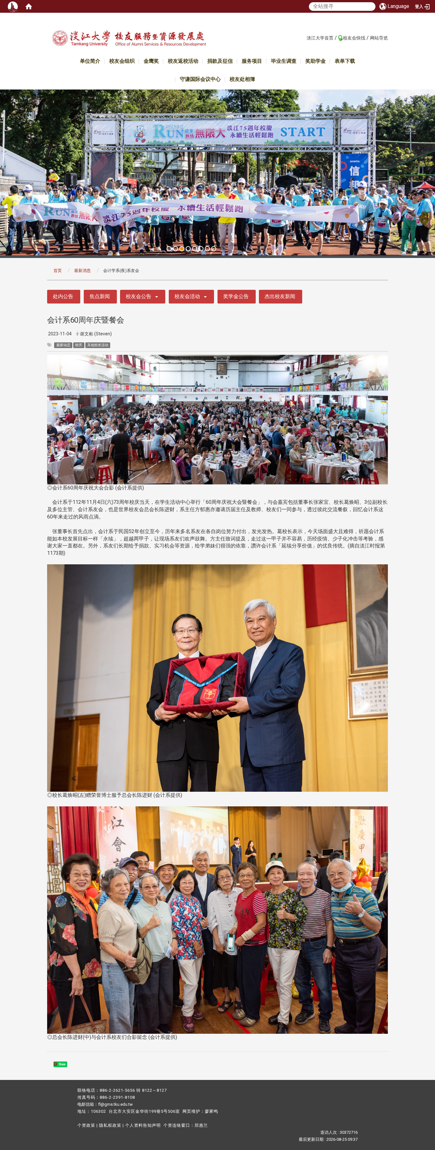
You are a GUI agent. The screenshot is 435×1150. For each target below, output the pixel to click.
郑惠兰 (201, 1125)
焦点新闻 (99, 296)
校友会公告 (138, 296)
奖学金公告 (236, 296)
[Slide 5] (194, 248)
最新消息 (82, 270)
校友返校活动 (183, 61)
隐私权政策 (110, 1125)
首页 (57, 270)
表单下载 (345, 61)
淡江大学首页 (320, 37)
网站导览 (379, 37)
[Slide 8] (213, 248)
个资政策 (86, 1125)
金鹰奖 (151, 61)
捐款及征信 (220, 61)
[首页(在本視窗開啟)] (29, 6)
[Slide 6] (200, 248)
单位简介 (90, 61)
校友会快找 (354, 37)
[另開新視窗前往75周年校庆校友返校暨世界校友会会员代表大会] (217, 172)
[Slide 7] (207, 248)
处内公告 (63, 296)
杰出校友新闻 (280, 296)
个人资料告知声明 (143, 1125)
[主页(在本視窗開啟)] (129, 39)
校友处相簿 (242, 79)
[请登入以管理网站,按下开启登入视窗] (13, 6)
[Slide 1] (169, 248)
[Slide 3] (181, 248)
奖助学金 (315, 61)
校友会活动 (187, 296)
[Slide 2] (175, 248)
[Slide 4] (188, 248)
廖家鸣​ (211, 1111)
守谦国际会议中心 (200, 79)
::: (303, 37)
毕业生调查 (283, 61)
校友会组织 (122, 61)
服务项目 (252, 61)
